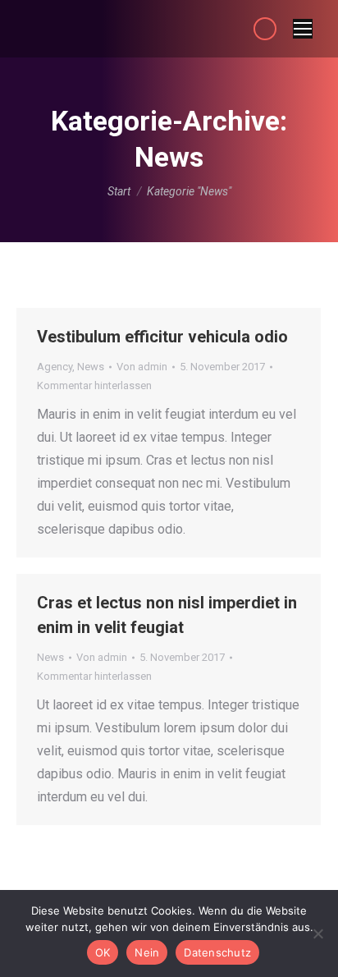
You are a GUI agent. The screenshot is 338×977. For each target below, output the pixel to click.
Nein (147, 952)
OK (103, 952)
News (90, 366)
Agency (54, 366)
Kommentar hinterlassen (94, 385)
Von (141, 366)
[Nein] (317, 933)
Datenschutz (217, 952)
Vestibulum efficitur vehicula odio (162, 336)
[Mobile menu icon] (303, 29)
